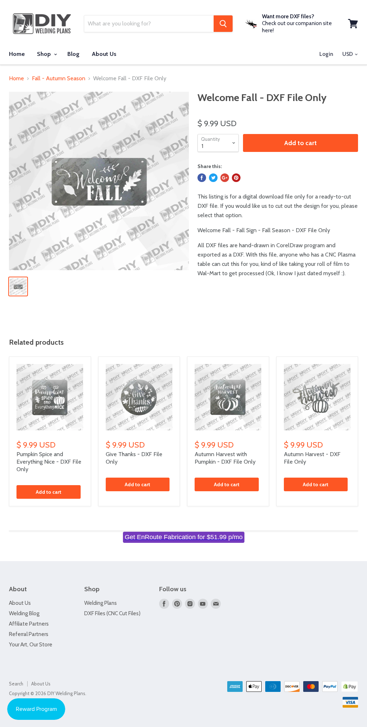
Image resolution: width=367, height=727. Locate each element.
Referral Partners (28, 634)
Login (326, 54)
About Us (104, 54)
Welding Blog (24, 613)
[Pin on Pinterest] (236, 177)
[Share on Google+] (224, 177)
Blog (73, 54)
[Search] (223, 23)
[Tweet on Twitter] (213, 177)
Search (16, 684)
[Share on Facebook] (201, 177)
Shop (44, 54)
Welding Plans (100, 603)
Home (17, 54)
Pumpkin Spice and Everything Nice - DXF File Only (48, 462)
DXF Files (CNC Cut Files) (112, 613)
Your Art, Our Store (30, 644)
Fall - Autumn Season (58, 78)
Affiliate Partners (29, 624)
